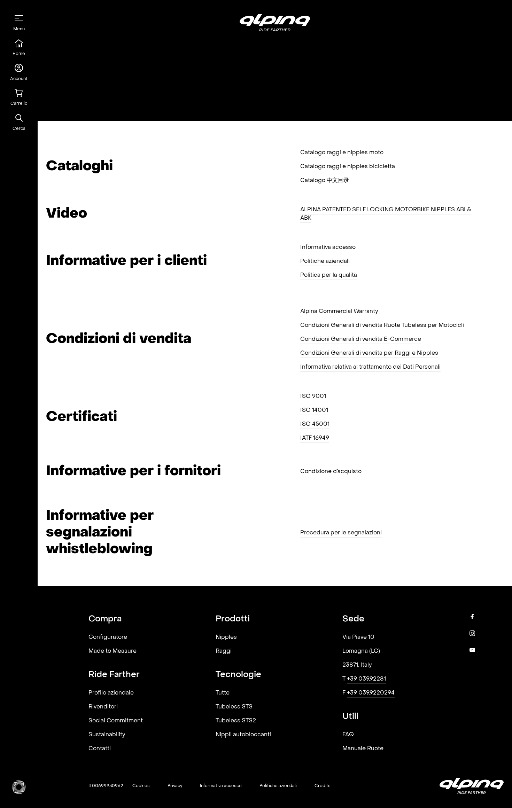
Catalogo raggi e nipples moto (341, 153)
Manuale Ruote (362, 749)
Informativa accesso (328, 247)
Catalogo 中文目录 (324, 180)
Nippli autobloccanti (243, 735)
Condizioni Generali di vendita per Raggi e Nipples (369, 353)
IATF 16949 (314, 438)
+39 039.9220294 (371, 693)
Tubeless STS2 (236, 721)
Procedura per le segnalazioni (341, 533)
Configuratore (107, 637)
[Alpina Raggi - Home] (19, 787)
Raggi (224, 651)
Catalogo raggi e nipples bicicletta (347, 167)
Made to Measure (112, 651)
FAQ (348, 735)
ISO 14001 (314, 410)
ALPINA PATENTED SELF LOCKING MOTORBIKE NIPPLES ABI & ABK (385, 214)
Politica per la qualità (328, 275)
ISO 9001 (313, 396)
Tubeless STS (234, 707)
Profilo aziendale (111, 693)
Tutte (223, 693)
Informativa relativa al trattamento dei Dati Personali (370, 367)
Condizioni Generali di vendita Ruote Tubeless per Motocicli (382, 325)
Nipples (226, 637)
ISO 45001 (314, 424)
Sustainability (106, 735)
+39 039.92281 (366, 679)
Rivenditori (103, 707)
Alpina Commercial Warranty (339, 311)
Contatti (99, 749)
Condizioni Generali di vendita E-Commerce (360, 339)
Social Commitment (115, 721)
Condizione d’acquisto (331, 471)
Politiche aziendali (325, 261)
